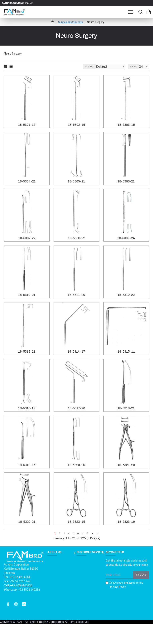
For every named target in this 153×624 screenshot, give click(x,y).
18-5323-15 (76, 521)
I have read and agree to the (126, 584)
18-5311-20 (76, 294)
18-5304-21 (27, 181)
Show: (133, 66)
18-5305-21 (76, 181)
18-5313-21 (26, 351)
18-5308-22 (76, 238)
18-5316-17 (26, 408)
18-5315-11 (126, 351)
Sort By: (89, 66)
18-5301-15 (26, 124)
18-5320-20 (76, 465)
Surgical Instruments (70, 22)
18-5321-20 (126, 465)
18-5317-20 (76, 408)
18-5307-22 (26, 238)
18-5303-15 (126, 124)
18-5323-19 (126, 521)
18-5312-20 (126, 294)
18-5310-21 (26, 294)
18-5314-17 (76, 351)
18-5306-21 (126, 181)
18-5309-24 (126, 238)
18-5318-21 (126, 408)
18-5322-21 (26, 521)
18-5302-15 (76, 124)
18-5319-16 (26, 465)
